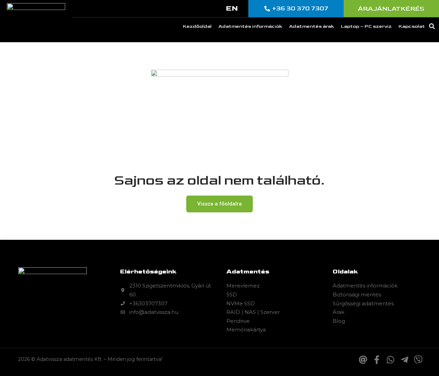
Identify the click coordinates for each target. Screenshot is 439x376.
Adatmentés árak (311, 26)
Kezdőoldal (197, 26)
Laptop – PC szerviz (366, 26)
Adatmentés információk (250, 26)
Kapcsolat (412, 26)
